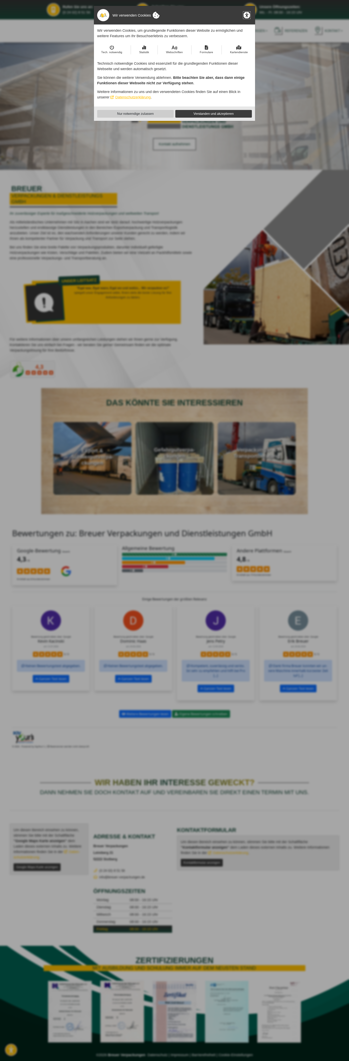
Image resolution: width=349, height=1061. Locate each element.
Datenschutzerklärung (133, 97)
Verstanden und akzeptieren (213, 113)
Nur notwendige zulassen (135, 113)
